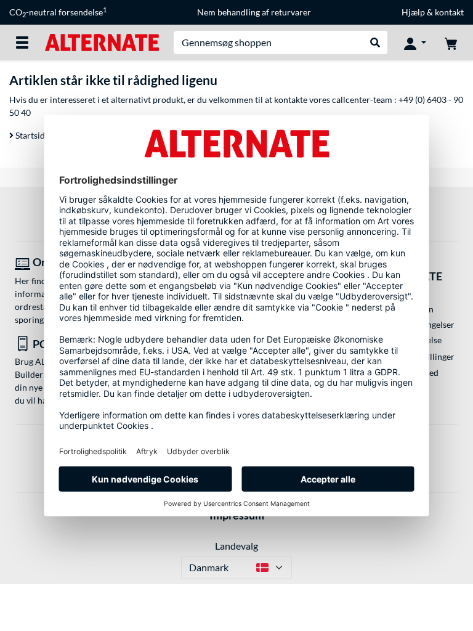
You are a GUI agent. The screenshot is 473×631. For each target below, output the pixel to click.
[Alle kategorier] (22, 42)
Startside (31, 135)
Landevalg (236, 546)
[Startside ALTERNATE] (102, 41)
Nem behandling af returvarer (254, 12)
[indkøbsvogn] (451, 42)
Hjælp (413, 12)
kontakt (449, 12)
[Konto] (415, 42)
